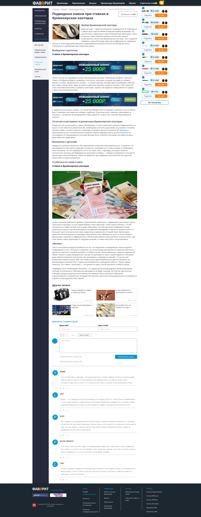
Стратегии (39, 34)
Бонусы (92, 3)
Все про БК (39, 45)
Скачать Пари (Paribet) (154, 492)
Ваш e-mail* (103, 325)
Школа (132, 3)
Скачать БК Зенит (152, 496)
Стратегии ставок (148, 3)
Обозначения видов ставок (40, 51)
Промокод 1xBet (151, 512)
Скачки (37, 76)
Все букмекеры (154, 102)
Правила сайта (57, 490)
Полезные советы (39, 63)
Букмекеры (62, 3)
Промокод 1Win (151, 508)
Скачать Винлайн (152, 504)
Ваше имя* (64, 325)
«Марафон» (124, 130)
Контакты (86, 498)
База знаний (40, 39)
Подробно (148, 15)
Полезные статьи (128, 14)
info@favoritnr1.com (89, 494)
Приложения (78, 3)
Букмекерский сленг (40, 70)
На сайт (161, 15)
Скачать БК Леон (152, 500)
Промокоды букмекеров (113, 3)
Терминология (40, 57)
